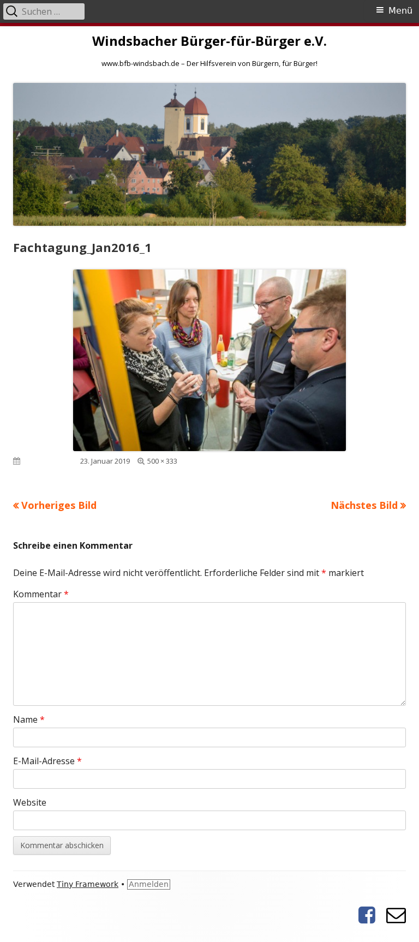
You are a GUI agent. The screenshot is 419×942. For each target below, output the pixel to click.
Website (29, 802)
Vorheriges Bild (59, 505)
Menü (400, 10)
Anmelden (149, 884)
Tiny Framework (87, 884)
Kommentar (41, 594)
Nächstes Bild (364, 505)
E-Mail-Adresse (47, 761)
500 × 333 (162, 461)
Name (29, 719)
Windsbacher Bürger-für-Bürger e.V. (209, 41)
